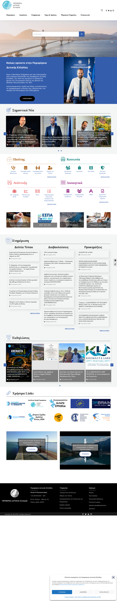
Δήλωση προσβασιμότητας (97, 505)
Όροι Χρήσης (93, 496)
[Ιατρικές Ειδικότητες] (13, 168)
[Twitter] (109, 10)
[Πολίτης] (9, 159)
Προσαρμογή (104, 592)
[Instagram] (113, 10)
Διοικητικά (74, 183)
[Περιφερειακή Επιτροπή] (79, 191)
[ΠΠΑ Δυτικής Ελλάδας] (26, 191)
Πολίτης (19, 159)
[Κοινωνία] (63, 159)
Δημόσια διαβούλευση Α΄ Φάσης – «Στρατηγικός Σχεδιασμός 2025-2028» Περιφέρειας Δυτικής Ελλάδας (58, 263)
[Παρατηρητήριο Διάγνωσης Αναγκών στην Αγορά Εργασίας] (49, 191)
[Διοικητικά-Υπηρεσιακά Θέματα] (102, 191)
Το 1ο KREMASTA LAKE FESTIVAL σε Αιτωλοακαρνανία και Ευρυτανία (98, 374)
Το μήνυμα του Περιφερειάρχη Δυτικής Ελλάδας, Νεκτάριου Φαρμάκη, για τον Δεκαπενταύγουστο (56, 139)
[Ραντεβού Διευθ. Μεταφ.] (26, 168)
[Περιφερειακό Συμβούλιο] (68, 191)
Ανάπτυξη (20, 183)
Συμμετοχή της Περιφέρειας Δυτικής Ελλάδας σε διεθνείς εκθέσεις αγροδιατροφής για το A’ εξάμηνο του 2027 (23, 254)
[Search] (82, 34)
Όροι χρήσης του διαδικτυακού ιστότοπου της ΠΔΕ (88, 597)
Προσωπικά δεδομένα (96, 499)
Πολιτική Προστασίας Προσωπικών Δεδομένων (72, 584)
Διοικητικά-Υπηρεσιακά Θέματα (102, 196)
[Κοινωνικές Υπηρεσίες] (68, 168)
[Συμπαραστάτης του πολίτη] (38, 168)
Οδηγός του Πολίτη (66, 496)
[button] (113, 577)
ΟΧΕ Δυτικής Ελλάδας (50, 252)
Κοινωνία (73, 159)
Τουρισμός (79, 171)
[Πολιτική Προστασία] (102, 168)
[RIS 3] (37, 191)
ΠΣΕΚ (91, 194)
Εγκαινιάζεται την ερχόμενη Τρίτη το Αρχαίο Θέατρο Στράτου (43, 374)
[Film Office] (91, 168)
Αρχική (91, 492)
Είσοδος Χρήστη (65, 505)
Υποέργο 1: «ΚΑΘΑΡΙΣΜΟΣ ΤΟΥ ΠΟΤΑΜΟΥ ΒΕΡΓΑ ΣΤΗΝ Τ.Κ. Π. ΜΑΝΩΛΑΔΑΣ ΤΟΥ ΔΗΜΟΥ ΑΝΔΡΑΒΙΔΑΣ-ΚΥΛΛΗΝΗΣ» (93, 304)
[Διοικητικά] (63, 182)
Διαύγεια (92, 508)
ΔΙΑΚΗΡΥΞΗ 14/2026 (85, 252)
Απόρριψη (83, 592)
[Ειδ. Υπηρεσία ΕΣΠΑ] (14, 191)
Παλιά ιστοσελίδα (65, 508)
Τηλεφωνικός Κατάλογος (68, 492)
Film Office (91, 171)
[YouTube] (111, 10)
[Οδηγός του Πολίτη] (50, 168)
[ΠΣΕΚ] (91, 191)
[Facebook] (106, 10)
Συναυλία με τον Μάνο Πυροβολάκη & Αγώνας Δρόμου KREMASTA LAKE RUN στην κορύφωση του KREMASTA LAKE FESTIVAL (18, 372)
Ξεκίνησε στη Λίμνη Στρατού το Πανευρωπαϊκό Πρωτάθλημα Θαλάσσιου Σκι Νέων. (71, 374)
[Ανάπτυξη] (9, 182)
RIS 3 (37, 195)
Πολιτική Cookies (69, 597)
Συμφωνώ (62, 592)
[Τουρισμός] (79, 168)
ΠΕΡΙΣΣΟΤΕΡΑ (35, 313)
